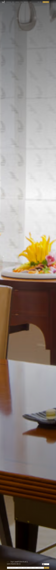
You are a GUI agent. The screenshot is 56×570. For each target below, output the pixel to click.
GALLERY (46, 564)
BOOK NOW (46, 567)
